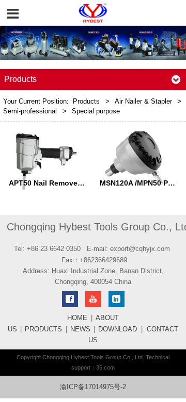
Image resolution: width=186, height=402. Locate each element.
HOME (77, 318)
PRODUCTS (43, 329)
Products (86, 101)
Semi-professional (30, 111)
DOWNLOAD (117, 329)
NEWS (80, 329)
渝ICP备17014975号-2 (93, 387)
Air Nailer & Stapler (143, 101)
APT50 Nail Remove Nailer (54, 183)
